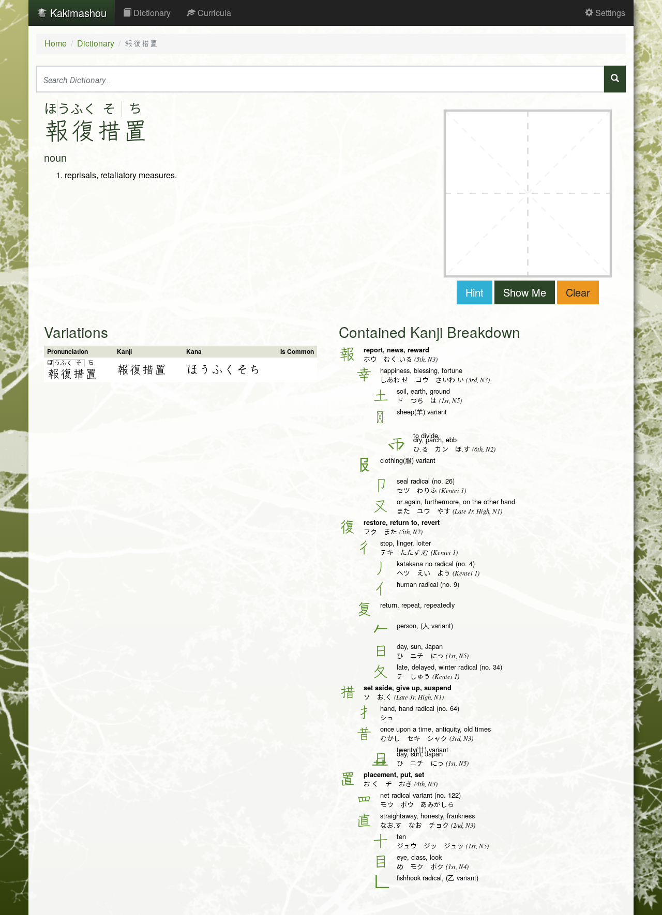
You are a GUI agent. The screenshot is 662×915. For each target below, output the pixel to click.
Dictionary (151, 13)
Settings (609, 13)
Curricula (213, 13)
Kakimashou (77, 12)
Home (55, 43)
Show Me (524, 292)
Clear (578, 292)
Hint (474, 292)
